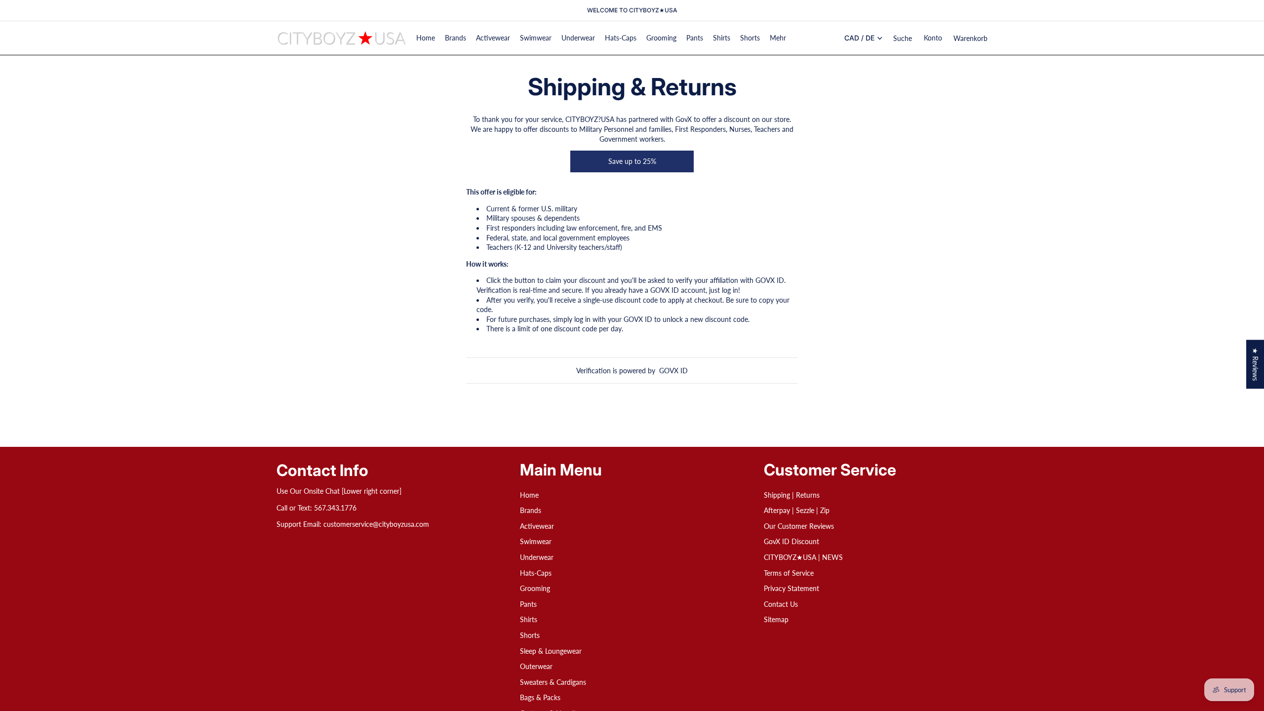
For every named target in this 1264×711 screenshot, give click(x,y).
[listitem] (778, 38)
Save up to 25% (632, 161)
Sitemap (776, 620)
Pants (528, 604)
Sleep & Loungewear (551, 651)
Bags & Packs (540, 698)
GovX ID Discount (791, 542)
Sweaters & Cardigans (553, 682)
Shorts (530, 635)
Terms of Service (789, 573)
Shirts (528, 620)
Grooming (535, 589)
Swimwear (536, 542)
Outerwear (536, 667)
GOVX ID (673, 370)
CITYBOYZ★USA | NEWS (803, 557)
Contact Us (781, 604)
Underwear (536, 557)
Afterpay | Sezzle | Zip (797, 511)
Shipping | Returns (792, 495)
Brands (530, 511)
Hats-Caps (536, 573)
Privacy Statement (791, 589)
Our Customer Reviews (799, 526)
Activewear (537, 526)
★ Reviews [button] (1255, 364)
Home (529, 495)
